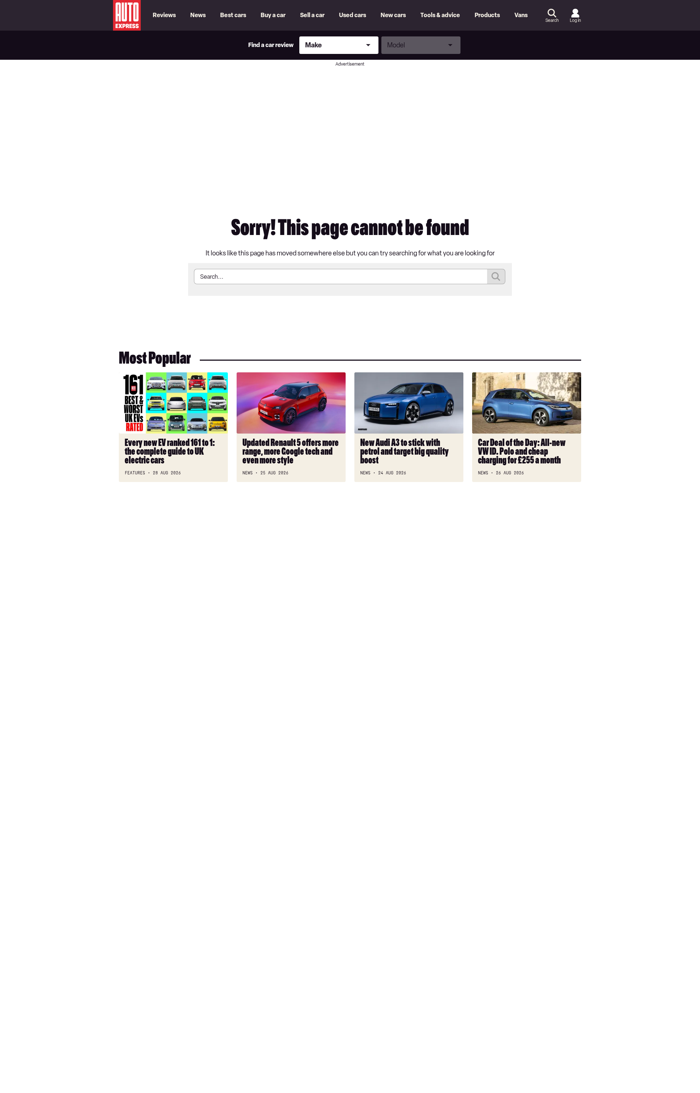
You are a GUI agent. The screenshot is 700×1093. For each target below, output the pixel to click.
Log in (575, 20)
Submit (496, 276)
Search (552, 20)
